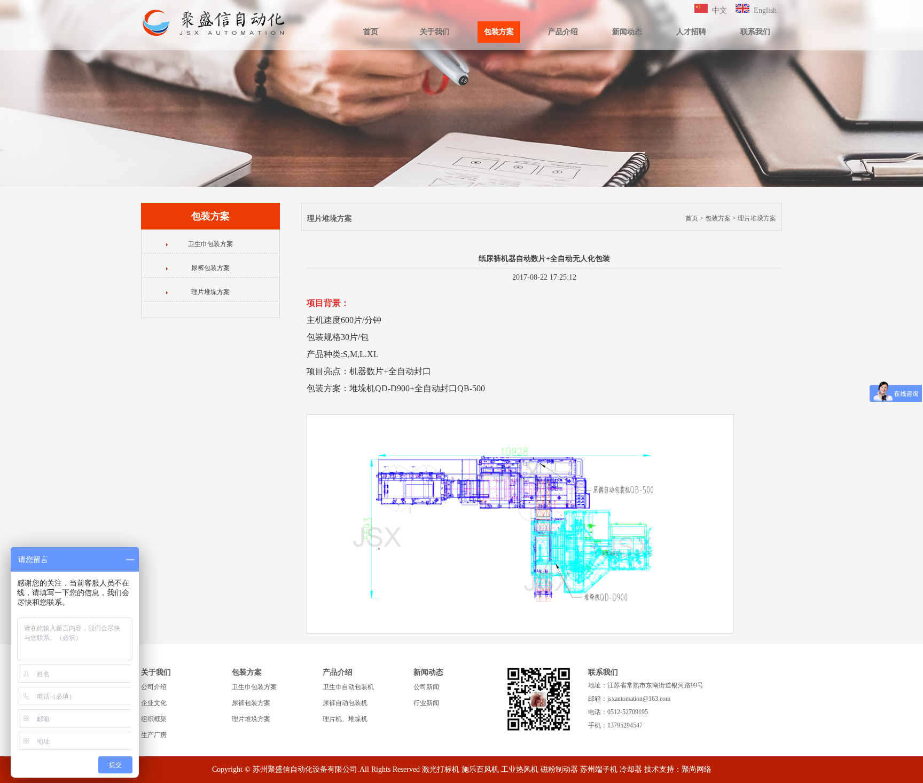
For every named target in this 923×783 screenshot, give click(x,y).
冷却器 (631, 769)
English (765, 10)
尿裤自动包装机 (345, 703)
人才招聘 (691, 32)
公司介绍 (154, 687)
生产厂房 (154, 735)
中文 (719, 10)
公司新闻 (426, 687)
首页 (370, 32)
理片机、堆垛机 (345, 719)
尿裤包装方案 (210, 268)
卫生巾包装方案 (210, 244)
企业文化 (154, 703)
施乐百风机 (480, 769)
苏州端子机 (598, 769)
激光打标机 (440, 769)
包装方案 (499, 32)
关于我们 (435, 32)
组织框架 (154, 719)
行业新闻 (426, 703)
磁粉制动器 (559, 769)
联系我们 (755, 32)
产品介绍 (563, 32)
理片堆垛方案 (210, 292)
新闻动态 (627, 32)
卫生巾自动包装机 (348, 687)
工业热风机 (519, 769)
